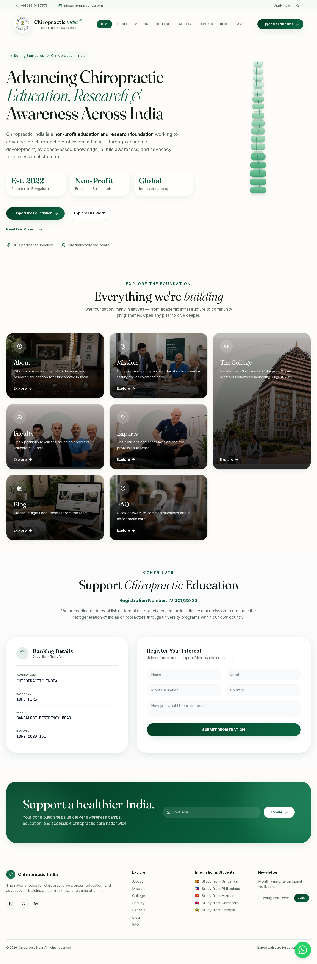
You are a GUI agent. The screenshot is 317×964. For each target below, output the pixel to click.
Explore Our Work (89, 213)
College (163, 24)
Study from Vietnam (215, 896)
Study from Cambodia (217, 903)
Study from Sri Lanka (216, 881)
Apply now (282, 5)
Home (104, 24)
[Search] (297, 5)
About (121, 24)
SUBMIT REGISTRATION (223, 729)
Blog (224, 24)
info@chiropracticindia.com (83, 5)
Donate (276, 812)
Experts (206, 24)
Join (301, 898)
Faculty (184, 24)
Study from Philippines (217, 888)
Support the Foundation (277, 24)
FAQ (239, 24)
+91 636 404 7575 (34, 5)
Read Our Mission (21, 229)
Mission (142, 24)
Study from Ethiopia (215, 910)
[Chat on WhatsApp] (303, 950)
